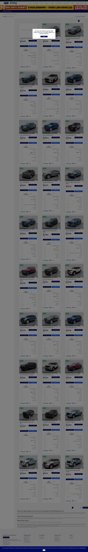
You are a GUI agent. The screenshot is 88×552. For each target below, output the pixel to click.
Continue (44, 36)
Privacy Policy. (83, 548)
